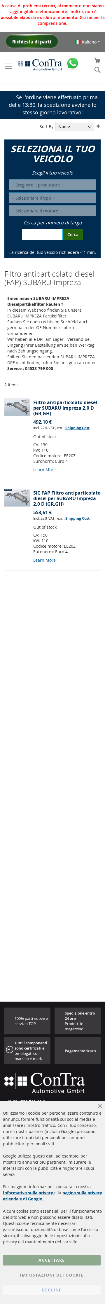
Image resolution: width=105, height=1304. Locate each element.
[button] (87, 41)
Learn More (44, 469)
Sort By (46, 126)
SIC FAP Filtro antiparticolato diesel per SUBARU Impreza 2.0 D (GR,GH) (67, 498)
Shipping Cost (77, 427)
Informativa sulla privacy (28, 1192)
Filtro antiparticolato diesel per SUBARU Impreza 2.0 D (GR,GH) (65, 408)
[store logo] (40, 65)
